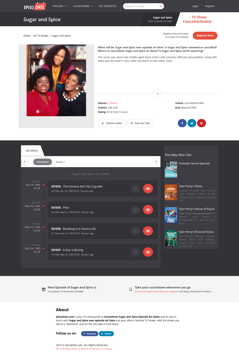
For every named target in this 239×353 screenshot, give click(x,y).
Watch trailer (114, 123)
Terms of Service (90, 348)
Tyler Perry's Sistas (190, 186)
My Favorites (107, 6)
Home (26, 35)
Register (210, 6)
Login (195, 6)
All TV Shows (41, 35)
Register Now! (205, 35)
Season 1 (60, 161)
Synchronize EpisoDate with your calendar (156, 291)
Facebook (91, 333)
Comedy (112, 103)
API (58, 348)
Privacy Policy (70, 348)
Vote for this (142, 123)
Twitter (107, 333)
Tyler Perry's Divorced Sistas (196, 231)
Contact (107, 348)
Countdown (43, 161)
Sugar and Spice (61, 35)
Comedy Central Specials (194, 163)
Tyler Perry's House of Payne (197, 209)
